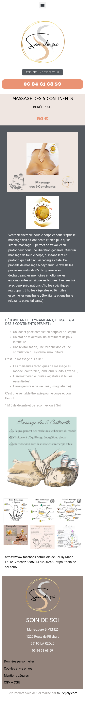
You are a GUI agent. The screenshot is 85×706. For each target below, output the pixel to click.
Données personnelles (19, 661)
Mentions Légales (16, 675)
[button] (42, 5)
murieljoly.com (67, 693)
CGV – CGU (12, 682)
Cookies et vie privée (18, 668)
